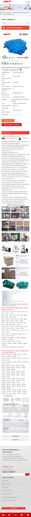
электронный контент (11, 138)
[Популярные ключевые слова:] (27, 22)
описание (6, 133)
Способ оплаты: (6, 97)
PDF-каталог (24, 138)
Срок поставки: (6, 86)
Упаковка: (4, 99)
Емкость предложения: (5, 93)
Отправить (14, 508)
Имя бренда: (5, 108)
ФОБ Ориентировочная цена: (7, 78)
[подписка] (27, 474)
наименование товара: (5, 73)
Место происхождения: (6, 111)
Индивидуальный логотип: (6, 89)
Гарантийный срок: (7, 105)
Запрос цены (8, 121)
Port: (3, 103)
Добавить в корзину (12, 124)
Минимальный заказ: (5, 83)
